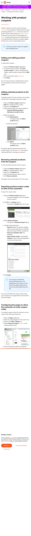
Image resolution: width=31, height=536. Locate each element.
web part (21, 323)
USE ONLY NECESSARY (21, 445)
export (19, 150)
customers (4, 30)
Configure (7, 449)
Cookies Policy (6, 441)
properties (21, 76)
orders (3, 37)
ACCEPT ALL (7, 445)
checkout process (23, 33)
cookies (11, 437)
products (14, 31)
